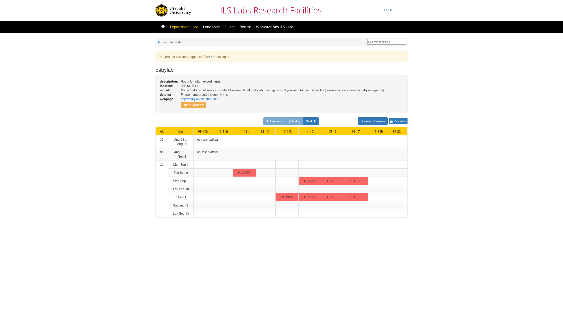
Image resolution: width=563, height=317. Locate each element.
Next (309, 121)
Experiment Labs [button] (184, 26)
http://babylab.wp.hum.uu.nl (200, 99)
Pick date (399, 121)
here (214, 56)
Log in (388, 10)
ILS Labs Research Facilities (271, 10)
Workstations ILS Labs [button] (275, 26)
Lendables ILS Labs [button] (219, 26)
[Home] (173, 10)
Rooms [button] (246, 26)
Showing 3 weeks (373, 121)
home (162, 42)
